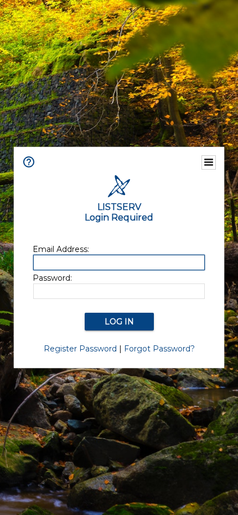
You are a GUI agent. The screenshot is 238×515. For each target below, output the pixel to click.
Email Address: (61, 249)
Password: (52, 278)
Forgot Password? (159, 349)
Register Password (80, 349)
